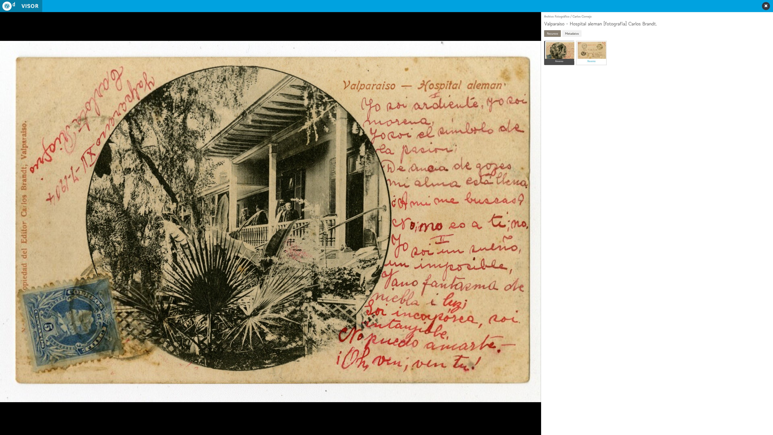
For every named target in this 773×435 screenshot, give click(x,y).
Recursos (552, 33)
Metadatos (572, 33)
